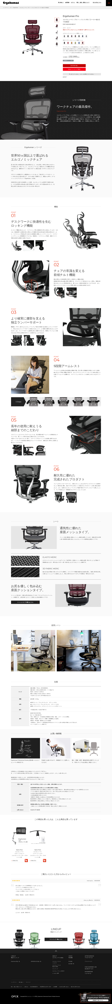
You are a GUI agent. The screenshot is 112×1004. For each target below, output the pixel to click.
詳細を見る (15, 860)
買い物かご (61, 2)
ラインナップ (55, 968)
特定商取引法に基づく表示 (45, 986)
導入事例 (70, 961)
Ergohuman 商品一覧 (15, 961)
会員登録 (67, 2)
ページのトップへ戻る (56, 951)
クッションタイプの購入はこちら (25, 602)
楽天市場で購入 (74, 65)
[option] (32, 35)
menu (109, 3)
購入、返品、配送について (83, 2)
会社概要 (55, 986)
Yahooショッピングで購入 (74, 69)
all (10, 7)
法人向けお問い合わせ (64, 986)
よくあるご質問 (55, 973)
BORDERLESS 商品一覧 (36, 961)
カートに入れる (26, 860)
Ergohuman (15, 7)
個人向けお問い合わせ (75, 986)
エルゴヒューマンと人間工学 (58, 971)
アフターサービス (88, 961)
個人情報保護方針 (34, 986)
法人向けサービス (91, 967)
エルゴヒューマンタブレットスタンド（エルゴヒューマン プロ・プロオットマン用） (19, 853)
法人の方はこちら (97, 2)
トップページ (6, 7)
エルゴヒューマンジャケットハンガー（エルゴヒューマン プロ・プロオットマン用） (38, 853)
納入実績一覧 (71, 963)
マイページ (28, 982)
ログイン (73, 2)
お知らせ (26, 986)
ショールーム (89, 972)
